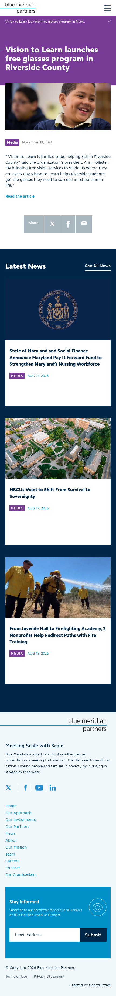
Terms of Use (16, 976)
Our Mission (16, 847)
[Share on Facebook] (68, 224)
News (10, 833)
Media (12, 142)
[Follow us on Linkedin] (52, 787)
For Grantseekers (20, 874)
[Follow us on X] (12, 787)
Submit (93, 935)
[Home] (20, 8)
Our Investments (20, 819)
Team (10, 854)
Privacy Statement (49, 976)
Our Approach (18, 812)
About (11, 840)
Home (10, 805)
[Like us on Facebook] (25, 787)
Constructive (100, 985)
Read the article (20, 196)
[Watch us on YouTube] (39, 787)
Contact (12, 868)
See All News (98, 265)
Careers (12, 860)
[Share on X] (52, 224)
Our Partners (17, 826)
